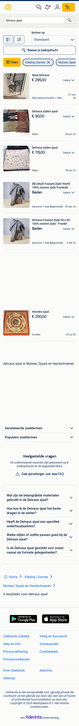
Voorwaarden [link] (49, 644)
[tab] (8, 39)
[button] (48, 7)
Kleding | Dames (35, 62)
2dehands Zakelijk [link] (16, 636)
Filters (14, 62)
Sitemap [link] (9, 678)
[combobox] (34, 20)
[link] (8, 7)
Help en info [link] (11, 644)
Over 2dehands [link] (14, 670)
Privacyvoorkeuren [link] (16, 659)
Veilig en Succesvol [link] (53, 636)
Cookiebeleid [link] (49, 652)
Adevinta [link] (46, 670)
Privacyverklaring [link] (15, 652)
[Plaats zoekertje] (68, 7)
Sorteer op (38, 32)
